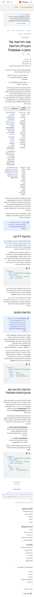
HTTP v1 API (15, 174)
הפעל (8, 30)
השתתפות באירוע (28, 540)
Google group (29, 553)
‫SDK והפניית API (29, 514)
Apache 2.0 (5, 494)
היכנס (3, 2)
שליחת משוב (25, 37)
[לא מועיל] (19, 34)
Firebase (28, 30)
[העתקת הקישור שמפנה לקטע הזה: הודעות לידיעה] (11, 237)
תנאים (31, 589)
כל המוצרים (30, 582)
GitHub (31, 522)
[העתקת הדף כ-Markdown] (23, 54)
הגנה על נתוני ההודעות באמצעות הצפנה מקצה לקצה (17, 328)
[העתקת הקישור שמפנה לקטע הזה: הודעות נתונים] (12, 313)
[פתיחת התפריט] (30, 2)
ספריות (31, 519)
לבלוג (31, 529)
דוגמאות (30, 517)
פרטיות (26, 589)
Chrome (30, 574)
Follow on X (30, 535)
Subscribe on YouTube (27, 537)
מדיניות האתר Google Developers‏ (15, 496)
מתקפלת (12, 134)
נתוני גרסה (30, 555)
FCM (16, 7)
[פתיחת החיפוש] (11, 2)
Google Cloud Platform (27, 579)
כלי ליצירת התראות (18, 406)
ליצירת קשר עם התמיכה (26, 547)
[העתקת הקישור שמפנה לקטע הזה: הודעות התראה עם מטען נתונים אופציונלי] (29, 396)
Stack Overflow (29, 550)
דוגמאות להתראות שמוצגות (12, 140)
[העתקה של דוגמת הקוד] (29, 268)
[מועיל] (22, 34)
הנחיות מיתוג (29, 558)
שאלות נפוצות (29, 561)
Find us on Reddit (28, 532)
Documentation (27, 7)
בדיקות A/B (9, 245)
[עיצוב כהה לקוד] (26, 268)
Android (30, 571)
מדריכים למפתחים (28, 511)
